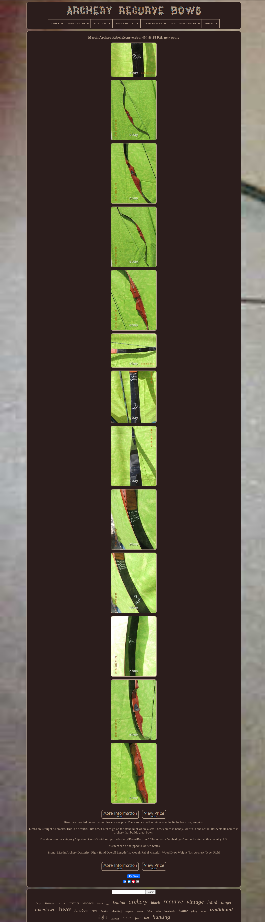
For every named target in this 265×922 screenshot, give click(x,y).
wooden (88, 903)
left (146, 918)
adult (158, 911)
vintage (195, 902)
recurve (173, 901)
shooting (117, 911)
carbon (115, 918)
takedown (45, 909)
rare (94, 910)
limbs (49, 902)
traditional (221, 909)
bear (65, 909)
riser (127, 917)
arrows (74, 902)
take (107, 904)
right (102, 917)
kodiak (119, 902)
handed (104, 911)
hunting (161, 917)
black (155, 902)
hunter (183, 910)
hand (212, 902)
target (226, 902)
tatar (149, 911)
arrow (61, 903)
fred (137, 918)
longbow (81, 910)
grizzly (194, 911)
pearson (140, 911)
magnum (129, 911)
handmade (169, 911)
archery (138, 901)
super (203, 911)
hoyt (38, 903)
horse (100, 903)
